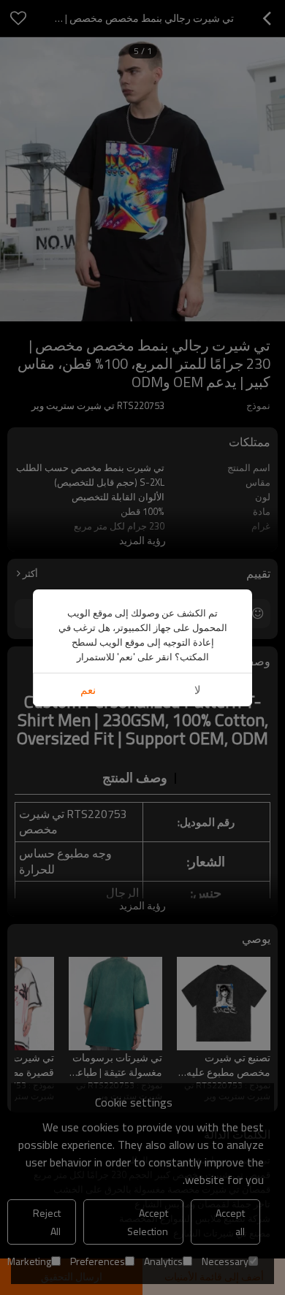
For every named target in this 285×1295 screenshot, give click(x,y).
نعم (88, 689)
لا (197, 689)
